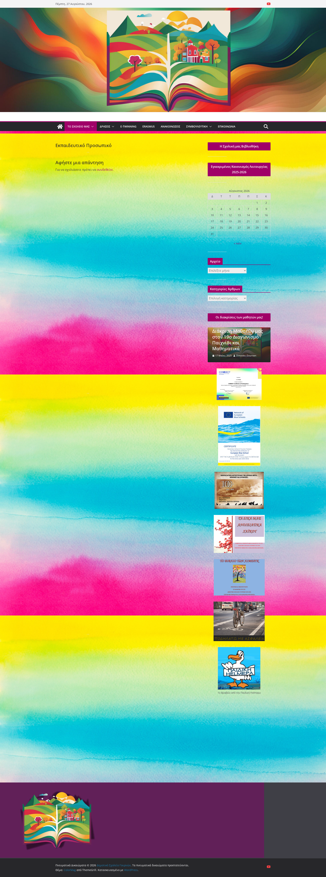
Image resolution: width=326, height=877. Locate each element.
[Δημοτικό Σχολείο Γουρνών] (60, 126)
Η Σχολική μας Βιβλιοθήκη (239, 146)
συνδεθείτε (105, 170)
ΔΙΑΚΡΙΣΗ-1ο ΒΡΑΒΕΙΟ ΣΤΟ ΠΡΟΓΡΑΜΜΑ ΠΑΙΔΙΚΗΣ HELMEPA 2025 (236, 340)
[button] (92, 126)
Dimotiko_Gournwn (246, 355)
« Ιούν (237, 243)
